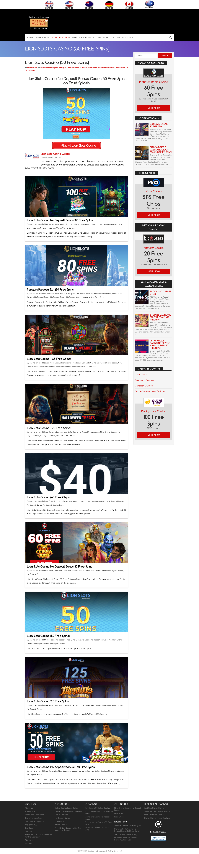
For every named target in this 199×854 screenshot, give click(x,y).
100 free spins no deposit (55, 224)
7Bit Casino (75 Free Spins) (160, 292)
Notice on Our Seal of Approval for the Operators (38, 836)
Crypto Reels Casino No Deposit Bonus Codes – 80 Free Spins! (160, 344)
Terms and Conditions (34, 815)
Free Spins (62, 68)
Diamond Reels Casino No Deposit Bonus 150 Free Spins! (161, 149)
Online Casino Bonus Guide (66, 808)
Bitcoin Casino (61, 825)
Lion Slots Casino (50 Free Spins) (48, 635)
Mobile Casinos (61, 815)
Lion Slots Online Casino (55, 153)
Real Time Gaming (98, 297)
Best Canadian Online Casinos (157, 811)
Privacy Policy (31, 811)
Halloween (58, 432)
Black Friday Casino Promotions (57, 363)
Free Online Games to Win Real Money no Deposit (68, 829)
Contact (28, 831)
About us (29, 808)
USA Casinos (141, 374)
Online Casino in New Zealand (149, 391)
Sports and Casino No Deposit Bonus (97, 818)
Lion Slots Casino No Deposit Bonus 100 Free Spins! (60, 220)
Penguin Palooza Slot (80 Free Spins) (50, 289)
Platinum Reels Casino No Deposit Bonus (99, 812)
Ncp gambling (31, 825)
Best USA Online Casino (154, 808)
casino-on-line (32, 68)
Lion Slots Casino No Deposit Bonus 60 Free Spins (59, 566)
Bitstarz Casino (154, 248)
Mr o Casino (154, 191)
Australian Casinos (144, 380)
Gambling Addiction (33, 818)
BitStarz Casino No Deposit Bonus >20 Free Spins (160, 317)
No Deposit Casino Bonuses (78, 297)
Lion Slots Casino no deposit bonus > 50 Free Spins (61, 767)
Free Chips (48, 501)
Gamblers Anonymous (34, 821)
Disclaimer (29, 840)
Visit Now (154, 108)
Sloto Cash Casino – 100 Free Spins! (97, 829)
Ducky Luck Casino (153, 411)
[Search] (170, 37)
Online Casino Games (65, 228)
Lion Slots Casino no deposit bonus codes (82, 68)
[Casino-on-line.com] (38, 29)
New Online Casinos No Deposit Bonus (111, 68)
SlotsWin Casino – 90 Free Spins (160, 125)
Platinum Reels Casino (153, 82)
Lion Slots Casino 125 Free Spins (48, 701)
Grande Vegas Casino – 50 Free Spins (98, 823)
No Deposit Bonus (47, 228)
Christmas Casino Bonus (54, 293)
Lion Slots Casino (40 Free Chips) (48, 497)
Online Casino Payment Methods (68, 811)
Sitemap (28, 843)
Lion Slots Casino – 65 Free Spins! (49, 358)
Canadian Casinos (144, 385)
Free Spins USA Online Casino (97, 808)
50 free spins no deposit (49, 68)
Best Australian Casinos (154, 815)
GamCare (29, 828)
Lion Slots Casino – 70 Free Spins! (49, 428)
